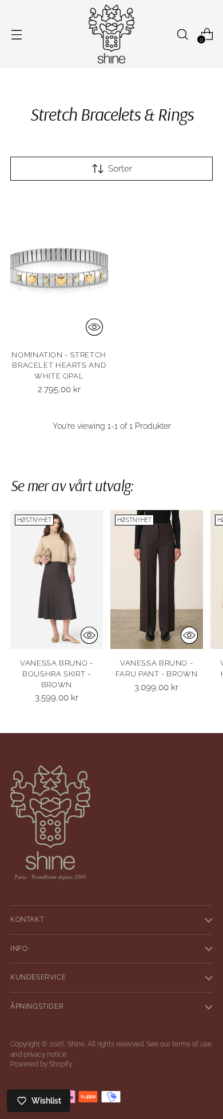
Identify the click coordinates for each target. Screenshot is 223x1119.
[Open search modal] (182, 34)
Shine (76, 1044)
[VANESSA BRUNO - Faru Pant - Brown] (156, 579)
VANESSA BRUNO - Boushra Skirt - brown (56, 674)
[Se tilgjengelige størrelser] (94, 327)
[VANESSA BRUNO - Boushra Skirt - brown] (56, 579)
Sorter (120, 169)
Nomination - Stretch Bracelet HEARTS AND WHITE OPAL (58, 366)
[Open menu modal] (16, 34)
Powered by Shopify (41, 1064)
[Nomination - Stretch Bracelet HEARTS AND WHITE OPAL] (59, 267)
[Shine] (111, 34)
